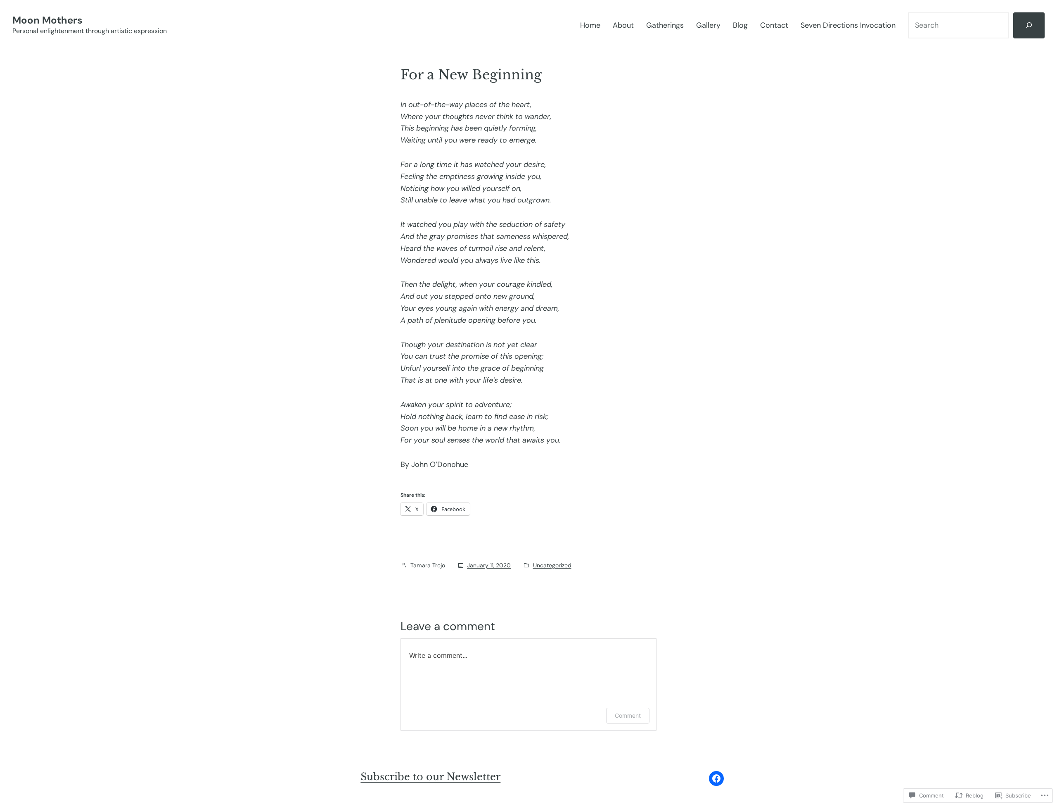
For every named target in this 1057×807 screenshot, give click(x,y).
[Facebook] (716, 778)
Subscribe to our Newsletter (430, 777)
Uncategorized (552, 565)
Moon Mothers (47, 20)
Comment (628, 715)
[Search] (1029, 25)
